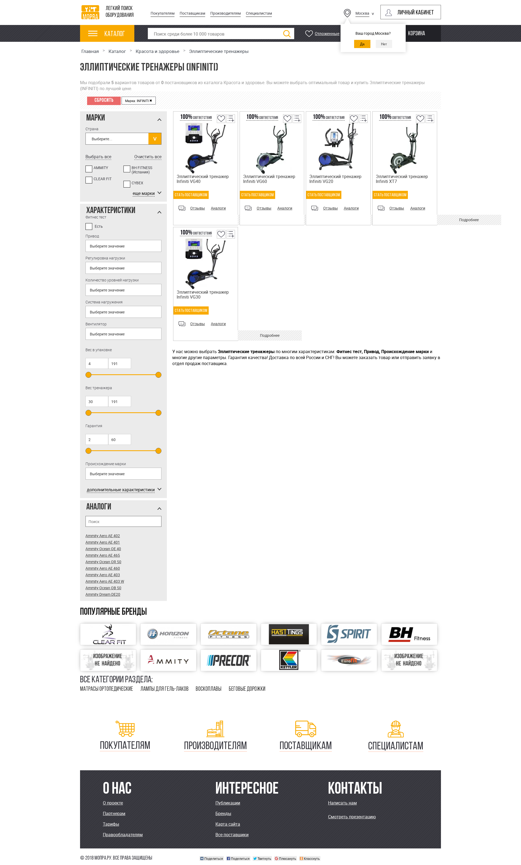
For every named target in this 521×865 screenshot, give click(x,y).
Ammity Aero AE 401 (102, 542)
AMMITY (101, 168)
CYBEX (137, 183)
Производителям (225, 13)
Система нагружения (104, 302)
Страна (92, 129)
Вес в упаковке (98, 349)
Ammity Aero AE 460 (102, 568)
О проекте (113, 803)
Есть (99, 226)
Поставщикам (192, 13)
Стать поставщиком (191, 195)
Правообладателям (123, 835)
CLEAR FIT (103, 179)
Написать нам (342, 803)
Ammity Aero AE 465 (102, 555)
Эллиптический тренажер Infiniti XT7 (402, 178)
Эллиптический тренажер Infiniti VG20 (335, 178)
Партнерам (114, 813)
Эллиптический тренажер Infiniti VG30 (203, 294)
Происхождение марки (105, 463)
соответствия (196, 118)
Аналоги (218, 208)
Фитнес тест (95, 217)
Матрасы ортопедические (106, 689)
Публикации (227, 803)
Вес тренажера (98, 387)
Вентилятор (96, 324)
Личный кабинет (415, 13)
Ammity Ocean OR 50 (103, 561)
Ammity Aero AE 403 (102, 574)
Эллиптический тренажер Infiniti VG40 (203, 178)
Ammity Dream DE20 (102, 594)
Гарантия (93, 425)
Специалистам (259, 13)
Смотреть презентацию (352, 817)
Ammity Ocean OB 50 (103, 587)
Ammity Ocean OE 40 (103, 548)
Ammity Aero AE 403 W (104, 581)
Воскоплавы (208, 689)
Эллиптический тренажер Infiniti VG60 (269, 178)
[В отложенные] (220, 122)
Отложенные (327, 33)
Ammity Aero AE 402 (102, 535)
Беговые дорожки (247, 689)
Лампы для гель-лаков (164, 689)
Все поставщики (232, 835)
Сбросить (103, 100)
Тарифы (111, 824)
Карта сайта (227, 824)
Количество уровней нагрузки (112, 280)
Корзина (416, 34)
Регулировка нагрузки (105, 258)
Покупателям (162, 13)
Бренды (223, 813)
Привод (92, 236)
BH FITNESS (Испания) (142, 170)
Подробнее (469, 219)
